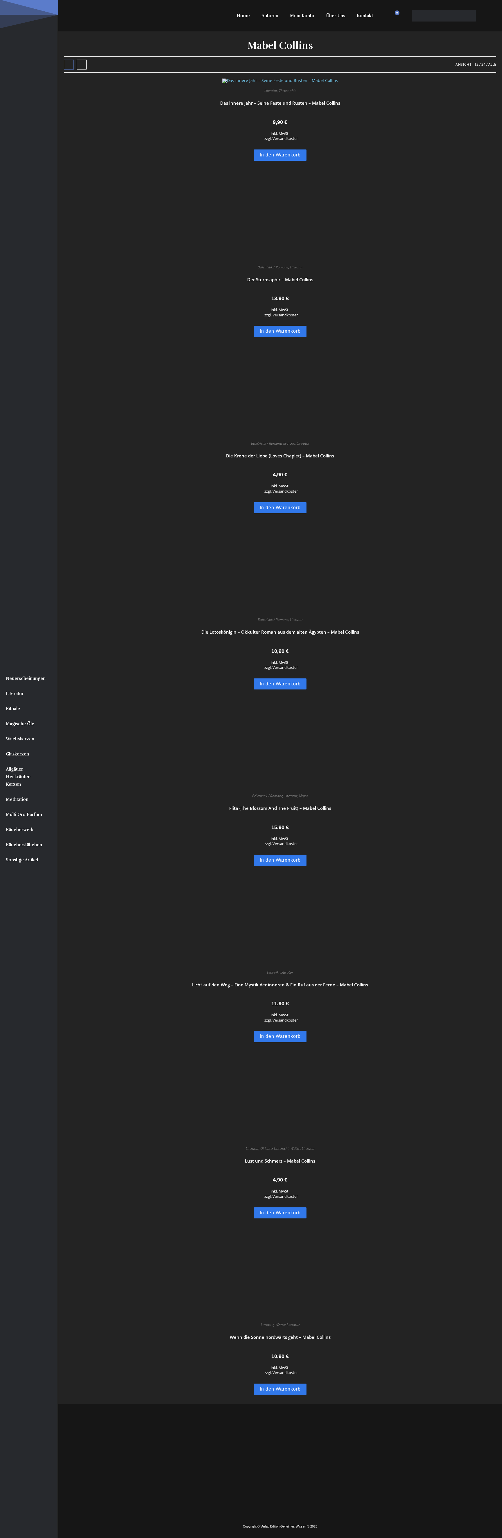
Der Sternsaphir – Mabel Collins (280, 279)
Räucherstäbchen (24, 844)
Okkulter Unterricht (274, 1148)
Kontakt (365, 15)
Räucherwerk (20, 829)
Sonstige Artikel (22, 859)
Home (243, 15)
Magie (303, 795)
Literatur (15, 693)
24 (483, 64)
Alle (492, 64)
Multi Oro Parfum (24, 814)
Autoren (269, 15)
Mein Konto (302, 15)
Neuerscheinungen (26, 678)
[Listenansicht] (82, 64)
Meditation (17, 799)
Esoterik (289, 443)
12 (476, 64)
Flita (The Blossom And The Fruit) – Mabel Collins (280, 808)
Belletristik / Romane (273, 267)
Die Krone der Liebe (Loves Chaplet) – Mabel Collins (280, 456)
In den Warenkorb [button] (280, 154)
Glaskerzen (17, 754)
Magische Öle (20, 723)
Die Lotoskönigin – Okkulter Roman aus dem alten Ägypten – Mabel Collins (280, 632)
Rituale (13, 708)
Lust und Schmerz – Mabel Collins (280, 1161)
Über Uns (335, 15)
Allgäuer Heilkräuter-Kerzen (18, 777)
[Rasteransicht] (69, 64)
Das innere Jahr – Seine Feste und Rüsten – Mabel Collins (280, 103)
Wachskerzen (20, 739)
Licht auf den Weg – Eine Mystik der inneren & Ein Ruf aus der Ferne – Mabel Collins (280, 985)
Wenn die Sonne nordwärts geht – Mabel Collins (280, 1337)
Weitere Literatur (303, 1148)
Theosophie (287, 90)
